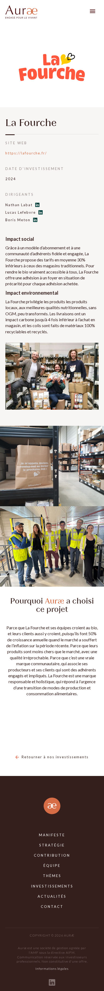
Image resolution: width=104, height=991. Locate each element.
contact (52, 906)
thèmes (52, 876)
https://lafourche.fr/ (26, 153)
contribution (52, 855)
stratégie (52, 845)
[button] (92, 11)
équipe (52, 865)
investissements (52, 886)
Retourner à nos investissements (55, 757)
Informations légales (52, 969)
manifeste (52, 835)
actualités (52, 896)
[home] (21, 12)
